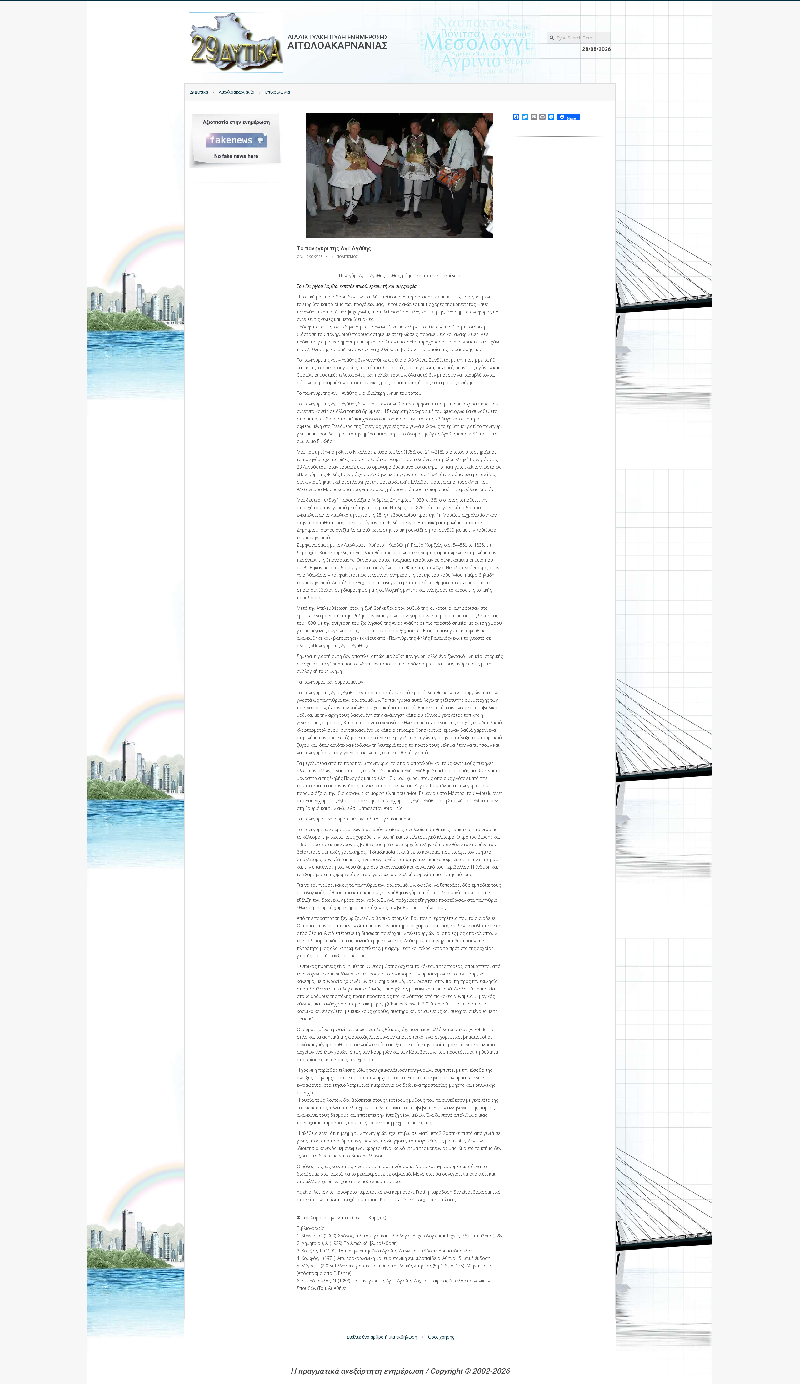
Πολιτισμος (347, 256)
